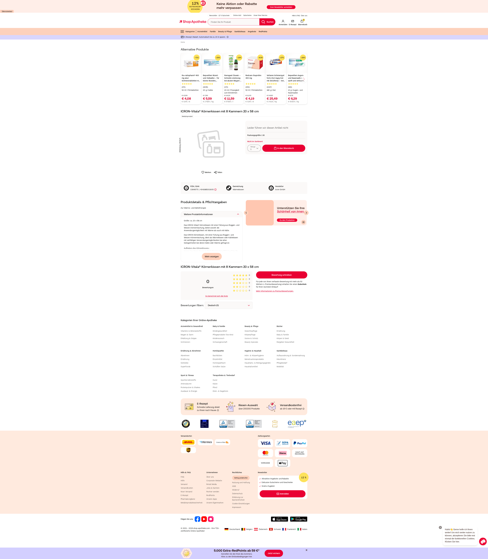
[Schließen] (281, 242)
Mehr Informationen (244, 305)
